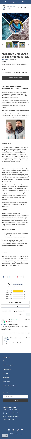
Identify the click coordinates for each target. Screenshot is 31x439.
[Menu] (28, 7)
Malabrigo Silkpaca (18, 156)
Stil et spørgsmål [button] (16, 306)
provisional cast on (11, 192)
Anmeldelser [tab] (5, 311)
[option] (8, 44)
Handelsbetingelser (8, 365)
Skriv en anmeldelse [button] (16, 302)
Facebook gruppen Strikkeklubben (10, 204)
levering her (16, 265)
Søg (4, 361)
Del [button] (4, 333)
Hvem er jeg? (6, 381)
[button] (26, 333)
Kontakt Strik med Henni (9, 385)
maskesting (5, 195)
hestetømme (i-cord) (20, 195)
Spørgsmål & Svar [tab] (18, 311)
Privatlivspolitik (7, 369)
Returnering (6, 377)
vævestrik (4, 188)
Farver (3, 69)
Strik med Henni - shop (17, 433)
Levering (12, 64)
